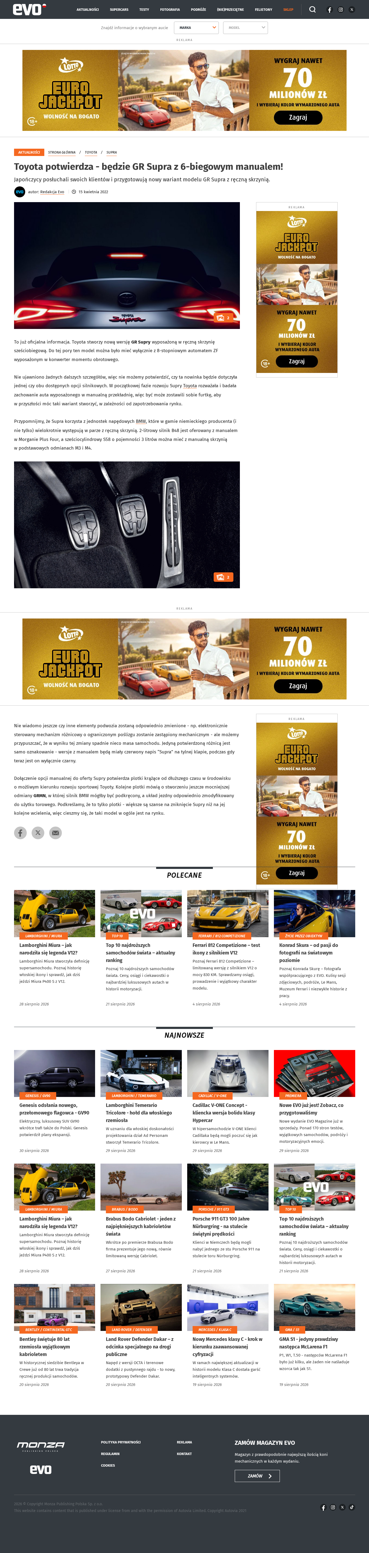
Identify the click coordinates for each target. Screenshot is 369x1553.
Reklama (184, 1442)
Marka (185, 28)
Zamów (255, 1476)
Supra (111, 152)
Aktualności (88, 9)
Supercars (119, 9)
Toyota (91, 152)
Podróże (198, 9)
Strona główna (61, 152)
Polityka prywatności (121, 1442)
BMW (141, 421)
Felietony (263, 9)
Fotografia (170, 9)
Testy (144, 9)
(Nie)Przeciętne (230, 9)
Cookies (108, 1465)
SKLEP (288, 9)
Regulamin (110, 1454)
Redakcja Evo (52, 191)
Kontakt (184, 1454)
